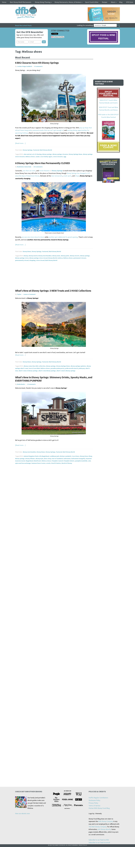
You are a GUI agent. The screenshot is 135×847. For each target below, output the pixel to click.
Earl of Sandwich (57, 458)
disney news (56, 256)
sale (89, 461)
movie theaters (44, 171)
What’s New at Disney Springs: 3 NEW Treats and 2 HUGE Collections (53, 290)
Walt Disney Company (105, 821)
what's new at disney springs (28, 371)
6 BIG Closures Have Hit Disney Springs (37, 62)
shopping (32, 260)
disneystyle (39, 458)
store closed (40, 260)
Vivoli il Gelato (56, 463)
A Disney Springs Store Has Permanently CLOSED (42, 163)
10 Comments (38, 167)
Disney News (27, 251)
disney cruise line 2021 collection (34, 366)
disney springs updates (78, 366)
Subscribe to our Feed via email (99, 842)
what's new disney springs (47, 371)
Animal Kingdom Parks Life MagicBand (36, 456)
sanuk (38, 156)
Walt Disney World (46, 150)
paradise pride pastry (58, 368)
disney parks (65, 256)
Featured (36, 150)
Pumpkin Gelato (69, 461)
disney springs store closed (38, 258)
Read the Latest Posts (23, 25)
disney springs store (22, 258)
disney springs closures (60, 154)
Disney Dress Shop (86, 456)
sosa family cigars (46, 156)
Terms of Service (94, 806)
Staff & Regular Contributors (98, 798)
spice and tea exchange (23, 463)
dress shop (47, 458)
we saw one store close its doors (33, 237)
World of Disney (67, 463)
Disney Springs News (75, 154)
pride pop (82, 368)
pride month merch (71, 368)
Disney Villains (30, 458)
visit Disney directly (104, 829)
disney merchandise (29, 452)
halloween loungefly (78, 458)
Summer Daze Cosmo (38, 463)
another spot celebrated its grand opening (63, 237)
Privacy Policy (93, 803)
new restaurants (57, 176)
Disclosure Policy (94, 800)
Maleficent (37, 461)
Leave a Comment (30, 294)
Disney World (52, 258)
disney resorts (75, 256)
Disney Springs (28, 150)
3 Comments (38, 66)
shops (77, 176)
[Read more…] (20, 143)
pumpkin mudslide (81, 461)
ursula (48, 463)
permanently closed (22, 260)
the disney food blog (22, 7)
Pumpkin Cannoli (57, 461)
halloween (67, 458)
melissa (60, 258)
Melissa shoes (30, 156)
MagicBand (29, 461)
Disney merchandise (45, 256)
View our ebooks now (22, 813)
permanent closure (79, 258)
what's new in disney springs (65, 371)
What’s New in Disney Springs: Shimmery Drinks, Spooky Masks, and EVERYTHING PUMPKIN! (53, 379)
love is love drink (34, 368)
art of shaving (37, 154)
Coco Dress (75, 456)
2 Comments (31, 384)
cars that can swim (29, 171)
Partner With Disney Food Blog (99, 808)
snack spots (67, 176)
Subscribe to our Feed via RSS (99, 840)
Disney (26, 256)
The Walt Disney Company (97, 827)
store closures (58, 156)
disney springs (47, 154)
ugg (64, 156)
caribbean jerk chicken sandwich (60, 456)
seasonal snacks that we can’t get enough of (48, 130)
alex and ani (28, 154)
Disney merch (33, 256)
